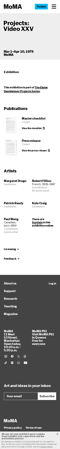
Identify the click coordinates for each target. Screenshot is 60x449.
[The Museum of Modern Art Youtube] (25, 362)
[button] (54, 6)
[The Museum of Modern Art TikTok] (5, 362)
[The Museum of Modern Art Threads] (25, 356)
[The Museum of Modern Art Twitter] (18, 356)
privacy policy (46, 446)
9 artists (37, 222)
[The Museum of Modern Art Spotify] (12, 362)
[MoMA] (10, 420)
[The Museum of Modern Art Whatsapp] (18, 362)
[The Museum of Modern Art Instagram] (5, 356)
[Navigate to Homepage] (13, 7)
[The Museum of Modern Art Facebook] (12, 356)
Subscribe (47, 396)
